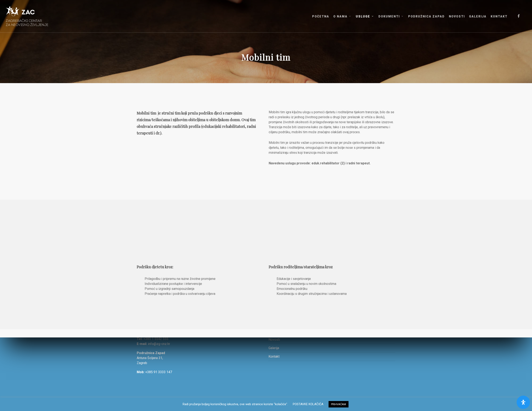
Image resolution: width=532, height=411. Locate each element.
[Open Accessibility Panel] (523, 402)
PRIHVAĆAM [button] (338, 404)
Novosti (274, 339)
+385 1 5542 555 (155, 339)
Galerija (273, 348)
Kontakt (274, 356)
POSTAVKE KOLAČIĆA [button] (308, 404)
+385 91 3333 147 (158, 372)
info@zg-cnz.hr (159, 344)
